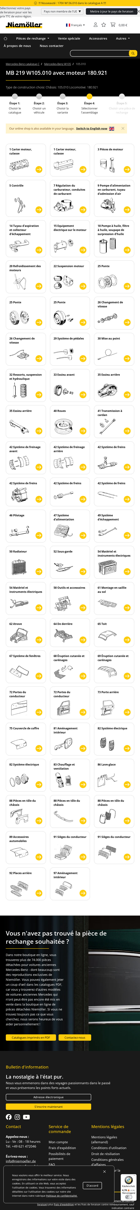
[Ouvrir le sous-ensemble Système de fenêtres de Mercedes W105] (39, 676)
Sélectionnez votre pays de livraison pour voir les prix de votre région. (16, 12)
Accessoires (98, 38)
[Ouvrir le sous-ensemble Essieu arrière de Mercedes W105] (127, 394)
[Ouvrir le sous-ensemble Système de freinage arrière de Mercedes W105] (83, 467)
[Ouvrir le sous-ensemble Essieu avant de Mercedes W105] (83, 394)
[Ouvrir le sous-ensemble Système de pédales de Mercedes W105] (83, 358)
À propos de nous (17, 46)
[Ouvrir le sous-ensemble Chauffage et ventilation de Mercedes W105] (83, 784)
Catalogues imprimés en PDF (31, 1037)
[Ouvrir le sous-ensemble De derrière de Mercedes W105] (83, 639)
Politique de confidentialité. (62, 1195)
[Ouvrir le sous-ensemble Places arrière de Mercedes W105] (39, 893)
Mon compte (58, 1142)
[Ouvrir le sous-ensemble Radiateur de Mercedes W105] (39, 571)
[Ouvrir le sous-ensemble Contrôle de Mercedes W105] (39, 209)
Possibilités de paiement (59, 1156)
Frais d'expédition (62, 1148)
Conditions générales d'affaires (107, 1162)
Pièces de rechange (31, 38)
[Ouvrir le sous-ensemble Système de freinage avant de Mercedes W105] (39, 467)
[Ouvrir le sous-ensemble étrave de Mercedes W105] (39, 639)
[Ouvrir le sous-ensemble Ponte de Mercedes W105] (127, 286)
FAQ (52, 1164)
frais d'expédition (64, 1204)
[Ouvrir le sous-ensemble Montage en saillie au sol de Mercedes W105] (127, 607)
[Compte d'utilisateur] (95, 25)
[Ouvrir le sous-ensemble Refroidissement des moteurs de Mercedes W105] (39, 286)
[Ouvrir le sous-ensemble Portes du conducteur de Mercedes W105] (39, 712)
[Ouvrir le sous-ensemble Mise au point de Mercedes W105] (127, 358)
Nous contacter (52, 46)
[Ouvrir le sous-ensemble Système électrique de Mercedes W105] (127, 748)
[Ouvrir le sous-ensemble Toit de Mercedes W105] (127, 639)
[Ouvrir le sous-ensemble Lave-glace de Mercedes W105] (127, 784)
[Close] (138, 11)
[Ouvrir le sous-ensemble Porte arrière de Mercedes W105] (127, 712)
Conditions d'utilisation (109, 1148)
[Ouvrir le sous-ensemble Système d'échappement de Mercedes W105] (127, 535)
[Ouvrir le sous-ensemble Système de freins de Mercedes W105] (127, 467)
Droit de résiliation (105, 1154)
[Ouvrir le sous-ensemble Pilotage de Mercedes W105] (39, 535)
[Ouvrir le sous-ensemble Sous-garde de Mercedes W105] (83, 571)
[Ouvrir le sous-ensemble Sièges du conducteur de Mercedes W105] (83, 857)
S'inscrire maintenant (48, 1107)
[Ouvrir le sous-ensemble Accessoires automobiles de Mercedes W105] (39, 857)
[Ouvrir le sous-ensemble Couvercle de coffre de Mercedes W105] (39, 748)
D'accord (92, 1185)
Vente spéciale (69, 38)
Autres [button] (121, 38)
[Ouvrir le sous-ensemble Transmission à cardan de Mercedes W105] (127, 431)
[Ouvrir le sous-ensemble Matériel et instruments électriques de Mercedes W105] (127, 571)
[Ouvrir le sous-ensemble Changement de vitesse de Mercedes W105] (127, 322)
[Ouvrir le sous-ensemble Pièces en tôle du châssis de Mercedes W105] (39, 820)
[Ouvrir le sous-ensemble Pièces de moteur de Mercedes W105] (127, 169)
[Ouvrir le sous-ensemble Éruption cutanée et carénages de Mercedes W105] (83, 676)
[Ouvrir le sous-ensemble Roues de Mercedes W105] (83, 431)
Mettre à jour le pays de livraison (111, 11)
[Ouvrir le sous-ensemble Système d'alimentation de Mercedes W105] (83, 535)
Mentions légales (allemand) (104, 1139)
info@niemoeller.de (21, 1161)
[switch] (128, 1197)
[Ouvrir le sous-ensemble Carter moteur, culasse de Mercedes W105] (39, 169)
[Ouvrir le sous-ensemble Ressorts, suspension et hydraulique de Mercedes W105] (39, 394)
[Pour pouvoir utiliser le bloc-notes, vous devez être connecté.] (103, 25)
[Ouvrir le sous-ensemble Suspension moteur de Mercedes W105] (83, 286)
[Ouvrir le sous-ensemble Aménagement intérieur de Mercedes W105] (83, 748)
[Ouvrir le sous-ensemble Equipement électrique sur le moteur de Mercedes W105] (83, 250)
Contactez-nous (75, 1037)
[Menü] (134, 1176)
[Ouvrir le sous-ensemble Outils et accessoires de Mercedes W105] (83, 607)
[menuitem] (22, 64)
